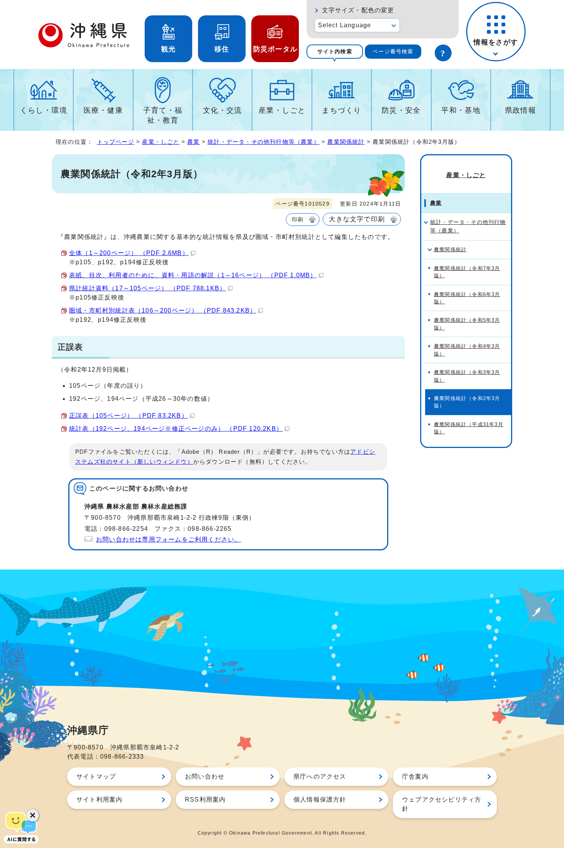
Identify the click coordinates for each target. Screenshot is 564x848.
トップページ (115, 141)
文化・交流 (222, 110)
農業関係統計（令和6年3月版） (467, 298)
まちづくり (341, 110)
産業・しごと (282, 110)
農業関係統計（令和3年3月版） (467, 375)
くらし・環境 (43, 110)
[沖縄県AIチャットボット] (21, 827)
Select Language (344, 25)
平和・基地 (460, 110)
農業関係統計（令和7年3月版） (467, 271)
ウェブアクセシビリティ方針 (441, 804)
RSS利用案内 (205, 799)
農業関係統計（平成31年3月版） (468, 428)
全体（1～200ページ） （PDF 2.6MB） (129, 253)
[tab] (335, 51)
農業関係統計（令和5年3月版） (467, 323)
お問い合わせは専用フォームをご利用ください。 (168, 539)
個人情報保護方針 (320, 799)
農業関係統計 (345, 141)
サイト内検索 (334, 51)
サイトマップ (96, 776)
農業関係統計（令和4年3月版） (467, 349)
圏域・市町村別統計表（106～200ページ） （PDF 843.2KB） (162, 310)
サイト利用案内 (99, 799)
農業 (193, 141)
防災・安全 (401, 110)
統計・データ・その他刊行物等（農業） (264, 141)
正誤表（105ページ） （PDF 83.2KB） (128, 415)
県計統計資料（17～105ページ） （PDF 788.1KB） (147, 288)
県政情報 (520, 110)
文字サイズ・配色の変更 (358, 10)
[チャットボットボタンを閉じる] (32, 815)
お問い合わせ (204, 776)
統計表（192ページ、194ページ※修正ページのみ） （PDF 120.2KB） (176, 428)
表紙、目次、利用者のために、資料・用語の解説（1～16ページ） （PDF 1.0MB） (193, 275)
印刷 (297, 219)
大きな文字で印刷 (357, 219)
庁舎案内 (415, 776)
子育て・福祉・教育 (162, 115)
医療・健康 (103, 110)
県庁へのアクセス (320, 776)
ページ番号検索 (393, 51)
